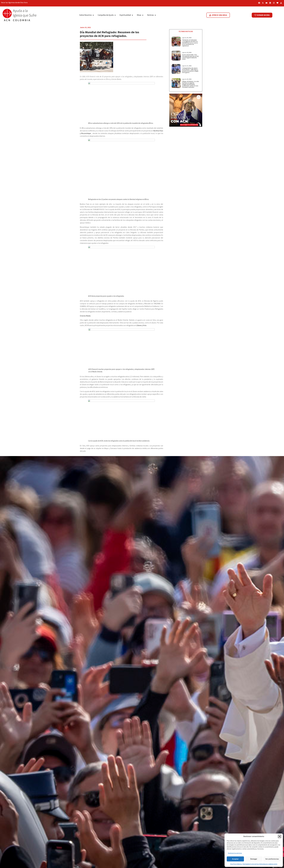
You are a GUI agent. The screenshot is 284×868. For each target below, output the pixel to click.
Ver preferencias (272, 859)
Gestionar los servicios (235, 853)
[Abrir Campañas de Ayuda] (115, 15)
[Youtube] (266, 3)
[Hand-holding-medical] (281, 3)
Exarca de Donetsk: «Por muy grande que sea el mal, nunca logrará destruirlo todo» (190, 57)
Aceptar (235, 859)
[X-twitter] (263, 3)
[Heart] (277, 3)
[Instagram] (274, 3)
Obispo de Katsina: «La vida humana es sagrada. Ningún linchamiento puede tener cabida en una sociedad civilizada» (190, 84)
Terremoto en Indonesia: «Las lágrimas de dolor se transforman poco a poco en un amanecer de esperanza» (190, 43)
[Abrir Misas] (143, 15)
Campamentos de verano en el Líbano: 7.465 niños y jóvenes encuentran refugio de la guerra (190, 70)
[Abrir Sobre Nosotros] (93, 15)
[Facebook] (259, 3)
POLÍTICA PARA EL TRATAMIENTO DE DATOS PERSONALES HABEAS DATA (253, 864)
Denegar (253, 859)
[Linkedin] (270, 3)
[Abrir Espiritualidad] (132, 15)
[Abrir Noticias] (155, 15)
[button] (279, 836)
